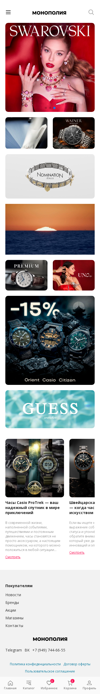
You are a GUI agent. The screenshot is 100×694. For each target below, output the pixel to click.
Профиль (89, 688)
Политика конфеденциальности (35, 664)
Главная (10, 688)
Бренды (12, 602)
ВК (27, 650)
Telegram (13, 650)
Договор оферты (76, 664)
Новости (13, 594)
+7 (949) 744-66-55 (48, 650)
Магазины (14, 617)
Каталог (29, 688)
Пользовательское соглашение (50, 671)
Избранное (49, 685)
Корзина (70, 685)
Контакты (14, 625)
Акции (10, 610)
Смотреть (13, 557)
